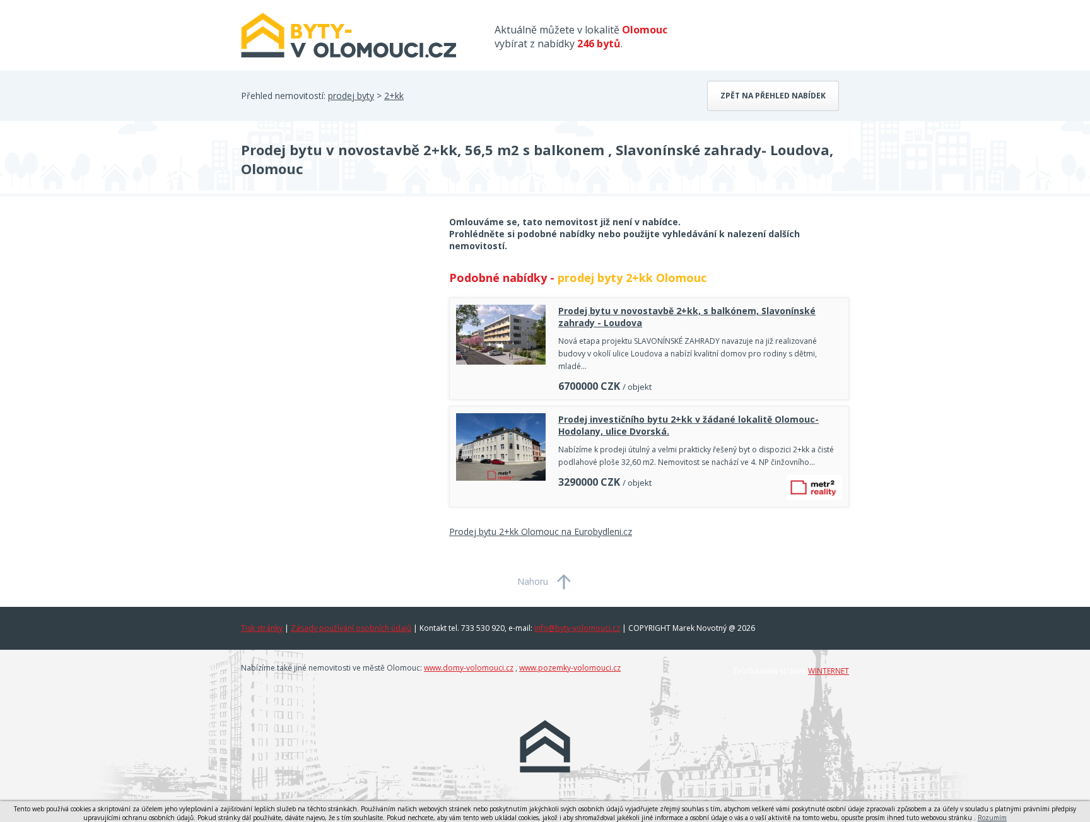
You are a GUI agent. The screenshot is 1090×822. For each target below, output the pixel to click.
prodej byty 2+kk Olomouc (632, 277)
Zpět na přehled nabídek (773, 95)
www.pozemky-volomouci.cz (570, 667)
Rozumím (992, 817)
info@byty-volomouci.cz (577, 628)
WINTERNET (828, 671)
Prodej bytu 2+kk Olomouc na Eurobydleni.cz (540, 531)
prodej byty (351, 96)
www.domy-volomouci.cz (468, 667)
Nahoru (532, 581)
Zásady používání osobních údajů (351, 628)
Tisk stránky (262, 628)
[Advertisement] (335, 316)
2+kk (394, 96)
